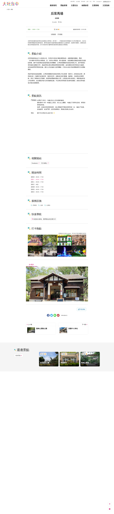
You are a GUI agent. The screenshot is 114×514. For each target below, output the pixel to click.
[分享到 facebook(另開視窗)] (48, 315)
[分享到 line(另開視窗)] (55, 315)
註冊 (87, 1)
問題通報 (82, 309)
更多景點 (18, 355)
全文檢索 (78, 1)
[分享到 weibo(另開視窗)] (58, 315)
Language (98, 1)
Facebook (35, 163)
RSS (94, 1)
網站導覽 (73, 1)
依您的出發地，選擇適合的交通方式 (44, 219)
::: (68, 1)
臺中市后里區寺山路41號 (45, 113)
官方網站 (44, 163)
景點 (12, 9)
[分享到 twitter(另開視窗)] (51, 315)
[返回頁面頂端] (110, 504)
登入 (91, 1)
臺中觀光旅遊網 (11, 4)
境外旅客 (83, 1)
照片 (32, 264)
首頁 (8, 9)
